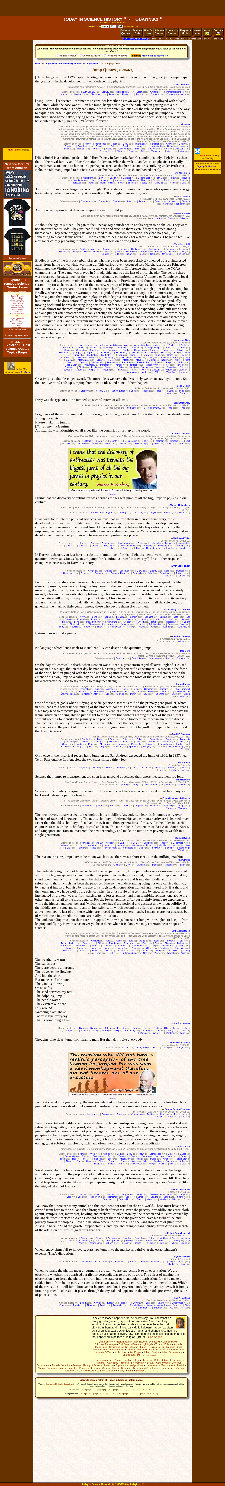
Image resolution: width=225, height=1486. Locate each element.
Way (182, 151)
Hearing (144, 619)
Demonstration (68, 943)
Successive (172, 950)
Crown (169, 144)
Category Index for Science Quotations (62, 63)
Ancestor (91, 1114)
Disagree (170, 249)
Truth (110, 953)
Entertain (113, 943)
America (112, 1238)
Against (84, 689)
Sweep (67, 370)
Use (145, 953)
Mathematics (152, 1365)
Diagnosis (185, 739)
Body (125, 144)
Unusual (156, 370)
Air (125, 345)
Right (81, 367)
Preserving (118, 1305)
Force (151, 691)
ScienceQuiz (137, 32)
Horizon (158, 619)
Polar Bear (94, 1243)
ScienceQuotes (125, 32)
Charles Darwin (170, 1341)
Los (133, 767)
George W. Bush (91, 55)
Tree (183, 1117)
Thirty (173, 770)
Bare (130, 941)
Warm (182, 370)
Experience (129, 943)
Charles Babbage (17, 322)
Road (171, 251)
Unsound (182, 784)
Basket (184, 345)
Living (181, 945)
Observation (75, 624)
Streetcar (132, 183)
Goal (95, 251)
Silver (131, 151)
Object (187, 622)
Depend (86, 943)
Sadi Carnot (184, 1146)
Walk (172, 1164)
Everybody (142, 1047)
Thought (180, 1047)
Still (142, 151)
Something (130, 1030)
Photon (90, 1305)
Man (117, 180)
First (163, 352)
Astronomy (112, 1362)
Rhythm (68, 367)
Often (165, 1159)
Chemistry (147, 1360)
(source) (112, 494)
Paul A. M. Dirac (182, 1298)
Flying (168, 943)
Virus (77, 1370)
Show (156, 443)
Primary (149, 744)
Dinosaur (176, 1362)
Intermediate (184, 543)
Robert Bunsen (100, 1349)
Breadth (120, 617)
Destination (154, 249)
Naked (109, 149)
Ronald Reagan (67, 55)
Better (139, 739)
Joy (182, 146)
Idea (129, 201)
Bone (94, 617)
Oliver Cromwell (182, 689)
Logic (68, 948)
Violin (162, 1164)
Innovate (155, 1261)
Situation (117, 746)
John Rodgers (183, 780)
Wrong (182, 254)
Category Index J (92, 63)
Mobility (162, 845)
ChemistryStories (172, 32)
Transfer (167, 576)
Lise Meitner (17, 320)
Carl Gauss (17, 311)
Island (170, 1194)
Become (106, 1114)
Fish (107, 619)
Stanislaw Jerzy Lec (180, 1042)
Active (83, 617)
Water (169, 151)
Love (76, 622)
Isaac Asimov (183, 213)
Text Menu (162, 39)
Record (171, 767)
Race (93, 848)
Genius (129, 619)
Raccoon (125, 1243)
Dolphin (108, 1028)
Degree (169, 739)
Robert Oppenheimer (172, 1352)
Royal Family (106, 183)
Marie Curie (101, 1347)
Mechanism (105, 744)
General (64, 945)
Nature (129, 251)
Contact (218, 30)
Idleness (98, 1159)
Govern (136, 1303)
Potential (135, 744)
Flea (118, 619)
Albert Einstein (123, 1341)
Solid (132, 950)
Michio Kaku (121, 1352)
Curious (166, 350)
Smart (129, 254)
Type (183, 408)
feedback (25, 372)
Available (86, 739)
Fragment (159, 441)
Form (140, 543)
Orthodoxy (96, 362)
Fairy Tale (126, 1194)
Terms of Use (217, 39)
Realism (159, 1117)
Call (182, 941)
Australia (185, 1238)
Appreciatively (141, 345)
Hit (165, 1028)
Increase (65, 357)
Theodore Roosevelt (117, 55)
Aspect (109, 843)
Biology (135, 1360)
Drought (103, 201)
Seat (120, 183)
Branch (120, 1114)
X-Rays (121, 1370)
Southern (145, 367)
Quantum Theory (119, 573)
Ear (188, 617)
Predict (103, 1305)
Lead (78, 744)
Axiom (119, 941)
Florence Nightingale (142, 1344)
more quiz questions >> (155, 55)
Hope (94, 945)
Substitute (164, 573)
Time (119, 370)
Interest (92, 357)
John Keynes (17, 309)
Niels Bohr (88, 178)
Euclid (17, 326)
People (110, 362)
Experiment (83, 146)
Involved (138, 357)
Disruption (85, 1261)
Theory (179, 573)
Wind (182, 696)
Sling (145, 1161)
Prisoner (159, 251)
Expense (119, 1261)
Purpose (139, 805)
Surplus (167, 204)
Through (106, 370)
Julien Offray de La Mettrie (176, 609)
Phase (95, 546)
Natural (108, 443)
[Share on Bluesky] (197, 153)
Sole (182, 624)
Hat (92, 180)
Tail (172, 1243)
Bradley (107, 347)
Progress (143, 201)
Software (156, 848)
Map (69, 443)
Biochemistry (137, 1362)
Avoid (92, 1154)
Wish (170, 548)
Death (67, 691)
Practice (164, 948)
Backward (86, 805)
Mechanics (96, 94)
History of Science (92, 1365)
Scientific (160, 694)
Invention (109, 1365)
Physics (139, 94)
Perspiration (181, 1159)
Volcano (69, 1370)
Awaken (107, 1154)
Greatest (154, 92)
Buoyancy (140, 144)
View (141, 627)
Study (144, 183)
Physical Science (128, 546)
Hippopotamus (114, 1240)
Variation (182, 576)
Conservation (163, 1362)
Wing (183, 953)
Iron (77, 845)
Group (121, 355)
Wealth (181, 850)
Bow (101, 178)
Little (166, 571)
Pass (157, 767)
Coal (135, 843)
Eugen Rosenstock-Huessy (176, 798)
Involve (124, 357)
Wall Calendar (181, 39)
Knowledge (130, 1365)
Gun (183, 1156)
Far (109, 1156)
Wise (182, 218)
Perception (179, 1114)
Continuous (125, 571)
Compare (148, 689)
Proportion (95, 1197)
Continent (84, 1240)
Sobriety (170, 1161)
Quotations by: (106, 1341)
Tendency (180, 204)
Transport (155, 151)
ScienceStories (159, 32)
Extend (80, 619)
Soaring (154, 1197)
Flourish (186, 178)
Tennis (110, 1164)
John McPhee (183, 340)
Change (108, 571)
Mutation (180, 571)
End (133, 391)
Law (148, 1303)
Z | (153, 1390)
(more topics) (153, 1371)
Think (181, 512)
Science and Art (141, 1368)
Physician (95, 1368)
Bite (128, 1047)
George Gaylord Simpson (177, 1109)
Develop (106, 543)
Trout (139, 1199)
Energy (116, 201)
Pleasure (124, 624)
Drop (77, 352)
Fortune (181, 943)
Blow (124, 689)
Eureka (68, 146)
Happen (139, 146)
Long (187, 357)
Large (182, 1194)
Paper (112, 94)
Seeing (180, 546)
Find (125, 741)
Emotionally (121, 352)
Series (108, 367)
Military (100, 360)
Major (91, 744)
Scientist (168, 805)
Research (104, 151)
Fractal (55, 1365)
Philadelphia (143, 362)
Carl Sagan (155, 1336)
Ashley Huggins (182, 1023)
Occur (69, 362)
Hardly (146, 355)
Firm (143, 1261)
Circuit (116, 865)
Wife (184, 183)
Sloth (151, 1243)
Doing (98, 741)
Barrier (123, 843)
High (157, 355)
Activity (113, 345)
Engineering (176, 1360)
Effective (113, 741)
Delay (182, 144)
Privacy (206, 39)
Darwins (141, 571)
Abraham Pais (183, 84)
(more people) (150, 1355)
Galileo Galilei (157, 1347)
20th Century (89, 92)
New (120, 744)
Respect (137, 573)
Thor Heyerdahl (182, 244)
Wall (184, 1164)
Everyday (121, 1028)
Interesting (109, 357)
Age (93, 249)
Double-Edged (118, 391)
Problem (151, 149)
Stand (145, 950)
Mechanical (83, 360)
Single (142, 848)
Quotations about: (104, 1360)
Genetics (167, 741)
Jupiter (119, 1365)
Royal (91, 183)
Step (181, 805)
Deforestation (161, 1360)
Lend (168, 658)
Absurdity (85, 1238)
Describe (120, 658)
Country (111, 350)
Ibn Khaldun (17, 324)
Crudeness (136, 1114)
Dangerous (86, 201)
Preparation (71, 365)
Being (125, 739)
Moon (155, 865)
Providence (134, 365)
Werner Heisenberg (175, 92)
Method (81, 443)
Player (169, 362)
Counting (148, 617)
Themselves (115, 627)
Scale (120, 950)
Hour (84, 1159)
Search (207, 30)
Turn (160, 746)
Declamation (71, 1156)
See (170, 624)
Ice (137, 1240)
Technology (184, 848)
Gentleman (79, 180)
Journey (149, 1240)
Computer (148, 843)
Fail (131, 1261)
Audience (157, 345)
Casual (113, 178)
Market (181, 1261)
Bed (119, 1154)
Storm (174, 694)
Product (180, 744)
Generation (178, 843)
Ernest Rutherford (17, 300)
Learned (121, 845)
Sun (158, 1030)
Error (100, 805)
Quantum (154, 94)
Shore (105, 1030)
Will (153, 627)
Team (79, 370)
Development (122, 92)
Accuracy (84, 345)
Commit (80, 350)
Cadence (120, 347)
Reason (169, 865)
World (181, 443)
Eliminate (105, 352)
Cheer (183, 347)
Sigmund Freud (174, 1347)
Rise (108, 950)
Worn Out (170, 372)
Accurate (99, 345)
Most (125, 360)
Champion (135, 347)
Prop (78, 1161)
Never (135, 948)
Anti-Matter (96, 512)
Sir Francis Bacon (181, 931)
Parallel (77, 1305)
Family (159, 178)
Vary (151, 1164)
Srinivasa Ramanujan (106, 1344)
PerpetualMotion (186, 32)
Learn (107, 845)
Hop (74, 1159)
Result (158, 201)
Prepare (145, 251)
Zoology (140, 1370)
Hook (183, 355)
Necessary (68, 573)
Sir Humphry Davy (152, 408)
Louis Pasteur (117, 1349)
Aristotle (177, 1344)
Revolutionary (110, 848)
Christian (127, 178)
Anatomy (100, 1362)
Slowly (156, 1161)
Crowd (153, 350)
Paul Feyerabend (17, 313)
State (112, 548)
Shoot (132, 367)
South (169, 848)
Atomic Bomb (122, 1360)
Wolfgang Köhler (181, 538)
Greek (125, 146)
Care (100, 441)
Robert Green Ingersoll (178, 1233)
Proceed (67, 950)
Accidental (93, 571)
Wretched (182, 627)
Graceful (78, 355)
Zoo (185, 1199)
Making (161, 1303)
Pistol (68, 1161)
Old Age (120, 694)
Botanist (87, 441)
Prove (81, 950)
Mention (127, 622)
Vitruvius (185, 124)
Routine (95, 367)
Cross (170, 1154)
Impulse (108, 945)
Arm (82, 1154)
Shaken (105, 254)
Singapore (128, 848)
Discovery (138, 512)
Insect (171, 619)
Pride (182, 180)
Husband (104, 180)
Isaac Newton (140, 1341)
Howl (128, 1240)
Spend (87, 627)
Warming (131, 372)
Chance (168, 347)
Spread (171, 201)
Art (107, 941)
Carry (69, 1240)
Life (182, 619)
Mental (139, 1159)
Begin (93, 347)
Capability (154, 739)
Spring (166, 1197)
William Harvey (17, 306)
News (171, 39)
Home (153, 39)
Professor (76, 183)
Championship (152, 347)
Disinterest (64, 352)
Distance (82, 691)
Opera (83, 362)
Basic (99, 739)
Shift (184, 767)
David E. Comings (181, 734)
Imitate (168, 543)
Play (157, 362)
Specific (74, 627)
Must (94, 443)
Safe (182, 251)
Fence (122, 1156)
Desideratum (131, 441)
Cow (128, 865)
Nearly (164, 360)
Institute (80, 357)
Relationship (140, 443)
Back (171, 345)
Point (137, 149)
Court (125, 350)
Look (80, 1197)
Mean (81, 948)
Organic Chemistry (67, 1368)
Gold (113, 146)
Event (135, 352)
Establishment (102, 1261)
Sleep (134, 1161)
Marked (64, 94)
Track (141, 254)
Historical (154, 543)
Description (137, 658)
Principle (179, 948)
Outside (144, 767)
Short (182, 865)
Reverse (180, 365)
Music (153, 1159)
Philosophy (107, 624)
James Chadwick (17, 302)
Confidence (136, 249)
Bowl (141, 1154)
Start (157, 367)
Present (147, 546)
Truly (170, 218)
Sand (83, 1030)
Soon (168, 784)
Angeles (83, 767)
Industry (64, 845)
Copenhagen (144, 178)
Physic (125, 94)
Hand (132, 355)
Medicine (181, 1365)
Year (183, 372)
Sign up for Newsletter (207, 166)
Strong (187, 694)
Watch (145, 372)
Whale (163, 1199)
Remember (112, 1197)
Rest (167, 365)
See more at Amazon (17, 258)
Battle (81, 347)
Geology (76, 1365)
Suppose (107, 1199)
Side (117, 254)
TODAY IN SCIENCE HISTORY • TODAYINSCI (112, 19)
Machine (141, 865)
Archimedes (100, 144)
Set (120, 367)
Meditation (125, 1159)
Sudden (143, 1308)
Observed (123, 149)
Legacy (168, 1261)
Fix (85, 251)
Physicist (168, 180)
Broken (169, 941)
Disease (70, 741)
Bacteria (124, 1362)
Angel (126, 1238)
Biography (107, 249)
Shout (119, 151)
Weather (170, 1033)
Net (176, 360)
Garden (145, 1156)
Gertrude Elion (17, 298)
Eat (83, 1156)
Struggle (186, 201)
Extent (94, 619)
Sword (183, 393)
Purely (133, 694)
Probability (135, 1305)
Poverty (81, 848)
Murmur (152, 360)
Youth (182, 548)
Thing (187, 950)
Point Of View (155, 624)
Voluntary (182, 808)
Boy (81, 543)
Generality (80, 945)
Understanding (153, 548)
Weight (170, 953)
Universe (180, 1368)
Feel (74, 251)
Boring (108, 617)
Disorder (85, 741)
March (69, 360)
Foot (175, 352)
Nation (130, 180)
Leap (69, 1197)
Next (143, 180)
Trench (169, 808)
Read (63, 746)
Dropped (90, 352)
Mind (66, 149)
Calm (122, 249)
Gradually (105, 355)
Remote (95, 950)
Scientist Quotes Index (17, 335)
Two (142, 370)
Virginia (170, 370)
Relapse (154, 805)
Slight (151, 573)
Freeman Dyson (182, 838)
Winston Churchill (138, 1347)
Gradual (91, 355)
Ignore (124, 784)
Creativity (100, 391)
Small (140, 1197)
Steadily (171, 367)
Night (187, 360)
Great (139, 92)
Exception (150, 352)
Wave (156, 1033)
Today (170, 1030)
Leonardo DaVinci (103, 1352)
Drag (183, 249)
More (94, 149)
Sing (123, 1161)
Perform (126, 362)
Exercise (97, 1156)
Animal (83, 1194)
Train (152, 254)
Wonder (167, 627)
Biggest (109, 512)
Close (67, 350)
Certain (133, 617)
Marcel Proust (17, 304)
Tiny (131, 627)
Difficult (180, 350)
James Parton (183, 684)
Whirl (157, 372)
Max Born (185, 651)
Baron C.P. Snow (181, 403)
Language (154, 658)
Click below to (17, 342)
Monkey (164, 1114)
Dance (183, 1154)
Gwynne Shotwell (181, 1256)
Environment (43, 1365)
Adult (82, 249)
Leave (163, 357)
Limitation (166, 945)
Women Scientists (106, 1370)
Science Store (195, 39)
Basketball (68, 347)
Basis (112, 739)
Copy (93, 543)
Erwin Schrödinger (180, 566)
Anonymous (184, 860)
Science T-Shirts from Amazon (17, 166)
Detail (176, 617)
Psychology (163, 546)
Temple (91, 370)
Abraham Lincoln (157, 1349)
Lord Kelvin (154, 1341)
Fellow (172, 178)
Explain (99, 146)
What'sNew (148, 32)
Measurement (92, 622)
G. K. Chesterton (181, 1189)
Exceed (96, 767)
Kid (118, 251)
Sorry (61, 627)
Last (151, 357)
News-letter (197, 32)
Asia (99, 843)
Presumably (89, 365)
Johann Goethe (151, 1352)
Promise (119, 365)
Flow (135, 1028)
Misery (149, 845)
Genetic (152, 741)
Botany (150, 1362)
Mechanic (79, 94)
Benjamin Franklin (118, 1347)
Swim (182, 1161)
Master (135, 845)
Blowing (94, 1028)
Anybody (86, 843)
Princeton (104, 365)
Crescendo (139, 350)
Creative (85, 391)
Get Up (158, 1156)
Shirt (101, 1161)
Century (105, 92)
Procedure (165, 744)
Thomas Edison (163, 1344)
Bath (114, 144)
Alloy (87, 144)
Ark (150, 1238)
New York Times (182, 173)
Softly (116, 1030)
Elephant (111, 1194)
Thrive (183, 1264)
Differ (100, 943)
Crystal (97, 1303)
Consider (154, 144)
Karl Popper (136, 1352)
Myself (141, 622)
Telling (172, 183)
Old (154, 180)
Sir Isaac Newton (90, 694)
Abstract (95, 941)
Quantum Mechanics (176, 94)
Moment (81, 149)
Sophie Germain (17, 296)
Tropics (183, 1243)
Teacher (156, 1368)
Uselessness (136, 1164)
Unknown (166, 254)
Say (145, 694)
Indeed (121, 945)
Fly (156, 943)
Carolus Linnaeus (181, 433)
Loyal (171, 391)
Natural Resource (47, 1368)
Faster (163, 843)
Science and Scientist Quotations (59, 1384)
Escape (62, 251)
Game (187, 352)
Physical (108, 546)
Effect (109, 1303)
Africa (98, 1238)
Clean (97, 1194)
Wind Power (88, 1370)
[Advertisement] (112, 8)
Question (179, 149)
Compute (163, 689)
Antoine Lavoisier (17, 318)
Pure (165, 149)
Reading (77, 746)
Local (176, 357)
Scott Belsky (183, 196)
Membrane (112, 622)
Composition (155, 1154)
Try (131, 370)
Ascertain (110, 689)
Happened (156, 146)
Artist (159, 218)
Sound (145, 1030)
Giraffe (98, 1240)
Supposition (124, 1199)
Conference (95, 350)
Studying (159, 183)
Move (138, 360)
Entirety (68, 619)
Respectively (152, 365)
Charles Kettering (131, 1355)
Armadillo (162, 1238)
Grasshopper (156, 1194)
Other (83, 573)
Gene (138, 741)
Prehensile (110, 1243)
